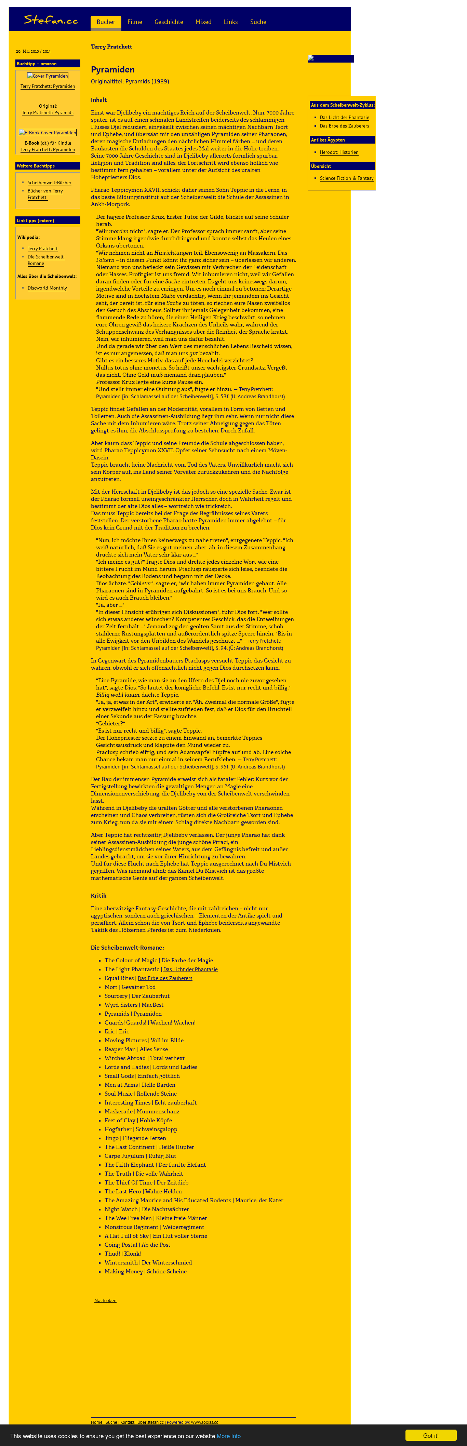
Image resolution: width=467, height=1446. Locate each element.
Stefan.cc (51, 19)
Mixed (204, 22)
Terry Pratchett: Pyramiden (48, 86)
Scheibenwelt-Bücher (49, 182)
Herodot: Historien (339, 152)
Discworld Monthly (47, 287)
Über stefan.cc (150, 1422)
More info (229, 1435)
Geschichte (169, 22)
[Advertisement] (193, 1357)
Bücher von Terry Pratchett (45, 193)
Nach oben (105, 1300)
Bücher (106, 22)
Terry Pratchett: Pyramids (48, 112)
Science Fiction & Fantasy (347, 178)
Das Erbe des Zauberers (165, 978)
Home (97, 1422)
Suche (258, 22)
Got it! (431, 1435)
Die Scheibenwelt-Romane (46, 259)
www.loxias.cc (204, 1422)
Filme (135, 22)
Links (231, 22)
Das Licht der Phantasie (190, 969)
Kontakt (127, 1422)
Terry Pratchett (43, 248)
